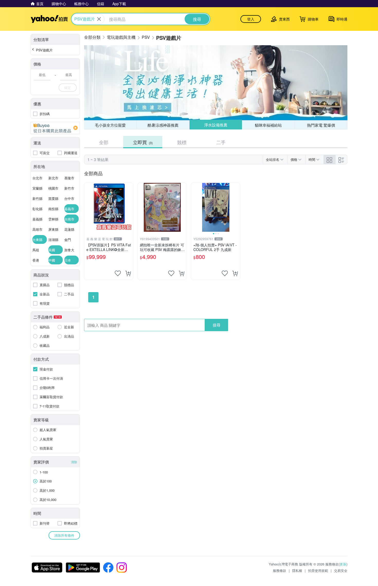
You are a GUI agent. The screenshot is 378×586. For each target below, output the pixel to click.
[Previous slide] (194, 207)
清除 (74, 462)
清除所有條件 (64, 535)
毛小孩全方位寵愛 (110, 125)
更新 (343, 564)
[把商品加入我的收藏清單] (118, 273)
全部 (103, 142)
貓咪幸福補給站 (268, 125)
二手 (221, 142)
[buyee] (55, 128)
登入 (250, 19)
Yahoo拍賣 (49, 19)
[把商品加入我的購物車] (128, 273)
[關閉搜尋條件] (99, 19)
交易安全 (340, 570)
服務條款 (279, 570)
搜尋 (216, 325)
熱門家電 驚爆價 (321, 125)
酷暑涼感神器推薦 (163, 125)
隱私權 (297, 570)
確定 (67, 87)
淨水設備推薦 (215, 124)
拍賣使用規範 (318, 570)
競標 (181, 142)
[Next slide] (236, 207)
